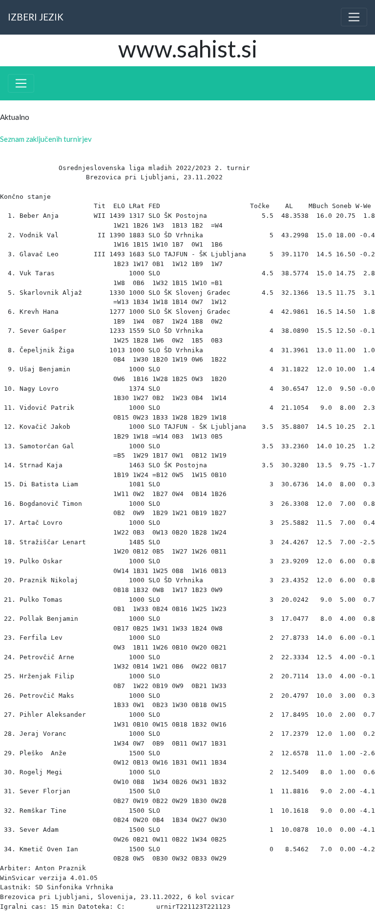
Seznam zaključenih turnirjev (46, 138)
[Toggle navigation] (354, 17)
